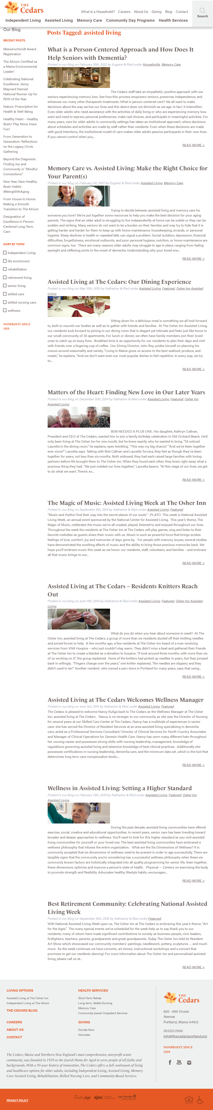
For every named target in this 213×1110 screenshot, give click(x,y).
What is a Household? (98, 11)
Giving (157, 11)
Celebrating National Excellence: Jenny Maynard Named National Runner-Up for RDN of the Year (20, 88)
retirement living (20, 277)
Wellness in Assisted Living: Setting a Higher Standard (120, 788)
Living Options (20, 990)
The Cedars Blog (22, 1010)
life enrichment (19, 261)
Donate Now (86, 1029)
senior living (17, 285)
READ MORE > (193, 145)
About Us (141, 11)
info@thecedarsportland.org (185, 1036)
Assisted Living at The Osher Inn (27, 998)
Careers (124, 11)
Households (151, 64)
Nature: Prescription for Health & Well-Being (20, 109)
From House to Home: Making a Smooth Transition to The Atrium (21, 203)
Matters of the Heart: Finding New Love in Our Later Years (126, 392)
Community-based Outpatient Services (103, 1013)
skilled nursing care (22, 302)
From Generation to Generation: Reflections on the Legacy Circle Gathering (20, 144)
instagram (189, 1062)
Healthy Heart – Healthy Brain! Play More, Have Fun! (20, 123)
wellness (14, 310)
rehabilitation (17, 269)
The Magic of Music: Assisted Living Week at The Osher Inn (127, 502)
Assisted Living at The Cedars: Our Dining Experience (119, 281)
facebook (169, 1062)
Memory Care (171, 64)
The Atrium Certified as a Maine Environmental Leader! (20, 66)
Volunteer (84, 1034)
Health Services (93, 990)
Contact (182, 11)
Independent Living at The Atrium (28, 1003)
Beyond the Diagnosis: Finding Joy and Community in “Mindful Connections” (20, 166)
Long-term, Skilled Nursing (95, 1003)
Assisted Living (151, 182)
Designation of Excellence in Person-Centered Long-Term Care (19, 224)
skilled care (16, 294)
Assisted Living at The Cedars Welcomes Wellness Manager (126, 699)
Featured (168, 288)
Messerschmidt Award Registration (19, 51)
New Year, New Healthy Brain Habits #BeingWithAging (20, 186)
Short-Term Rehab (89, 998)
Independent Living (22, 252)
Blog (168, 11)
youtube (179, 1062)
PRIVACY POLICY (17, 1100)
